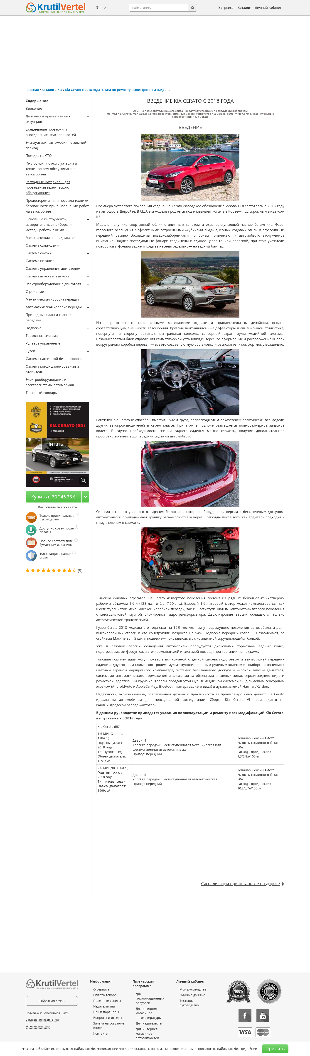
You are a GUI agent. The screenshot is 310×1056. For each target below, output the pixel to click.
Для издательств (149, 1023)
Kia (59, 89)
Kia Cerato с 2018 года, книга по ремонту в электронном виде (115, 89)
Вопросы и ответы (107, 1017)
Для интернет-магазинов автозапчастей (147, 1033)
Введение (34, 108)
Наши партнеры (106, 1012)
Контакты (100, 1033)
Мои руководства (193, 989)
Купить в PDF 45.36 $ (53, 497)
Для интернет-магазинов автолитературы (149, 1013)
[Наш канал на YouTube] (262, 1015)
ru (99, 8)
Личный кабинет (268, 7)
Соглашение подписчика (42, 1020)
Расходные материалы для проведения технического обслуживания (48, 187)
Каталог (244, 7)
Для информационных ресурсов (150, 998)
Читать (55, 443)
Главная (32, 89)
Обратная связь (51, 1001)
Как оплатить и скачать (57, 507)
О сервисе (225, 7)
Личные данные (192, 995)
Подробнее (248, 1048)
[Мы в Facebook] (245, 1015)
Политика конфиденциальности (47, 1013)
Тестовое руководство (189, 1002)
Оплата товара (105, 995)
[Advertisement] (155, 50)
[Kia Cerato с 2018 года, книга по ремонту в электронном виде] (83, 480)
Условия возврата (38, 1026)
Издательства (104, 1006)
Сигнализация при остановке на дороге (240, 883)
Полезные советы (107, 1000)
